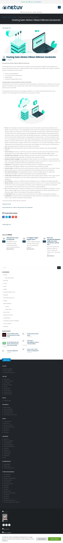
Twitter (6, 217)
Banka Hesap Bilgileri (8, 441)
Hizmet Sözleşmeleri (8, 444)
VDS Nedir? (6, 485)
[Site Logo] (12, 7)
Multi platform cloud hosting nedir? (12, 238)
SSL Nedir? (6, 489)
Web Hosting (6, 379)
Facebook (3, 217)
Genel (4, 286)
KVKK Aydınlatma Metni (8, 446)
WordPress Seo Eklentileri (9, 493)
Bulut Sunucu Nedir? (8, 483)
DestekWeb (6, 455)
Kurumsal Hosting (7, 392)
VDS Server (6, 430)
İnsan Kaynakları (7, 442)
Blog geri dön (7, 28)
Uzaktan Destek (7, 400)
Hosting (9, 59)
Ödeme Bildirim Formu (8, 468)
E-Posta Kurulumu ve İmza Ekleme (11, 502)
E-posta (16, 217)
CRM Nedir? (6, 498)
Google (5, 289)
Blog (35, 12)
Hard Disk (5, 295)
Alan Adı (5, 274)
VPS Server (6, 432)
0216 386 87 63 (38, 2)
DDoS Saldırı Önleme (8, 411)
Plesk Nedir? (6, 494)
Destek (23, 12)
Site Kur (5, 386)
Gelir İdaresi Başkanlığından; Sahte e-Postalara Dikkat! (33, 342)
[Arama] (59, 267)
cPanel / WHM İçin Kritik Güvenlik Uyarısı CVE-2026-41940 (13, 335)
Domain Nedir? (6, 476)
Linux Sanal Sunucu (8, 425)
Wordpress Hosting (8, 381)
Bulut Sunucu (6, 423)
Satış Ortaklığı (6, 453)
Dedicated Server (6, 204)
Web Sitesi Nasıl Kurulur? (9, 500)
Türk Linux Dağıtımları (12, 350)
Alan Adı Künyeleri (9, 278)
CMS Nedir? (6, 496)
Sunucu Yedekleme (8, 409)
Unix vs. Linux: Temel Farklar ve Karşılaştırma (33, 349)
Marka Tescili (6, 312)
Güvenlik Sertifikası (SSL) (9, 292)
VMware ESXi (8, 309)
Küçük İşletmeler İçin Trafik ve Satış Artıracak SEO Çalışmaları (17, 207)
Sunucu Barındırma (7, 413)
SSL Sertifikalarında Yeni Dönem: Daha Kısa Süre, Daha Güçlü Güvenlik (13, 343)
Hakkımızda (6, 439)
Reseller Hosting (7, 394)
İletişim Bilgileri (6, 464)
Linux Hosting (6, 383)
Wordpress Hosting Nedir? (9, 478)
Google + (13, 217)
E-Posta (5, 283)
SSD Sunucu (6, 428)
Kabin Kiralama (6, 407)
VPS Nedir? (6, 487)
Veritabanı (5, 326)
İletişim (40, 12)
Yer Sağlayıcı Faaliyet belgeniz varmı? (32, 238)
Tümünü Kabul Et (54, 539)
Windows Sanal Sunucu (9, 427)
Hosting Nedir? (6, 474)
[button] (59, 7)
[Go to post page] (4, 334)
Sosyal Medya (6, 318)
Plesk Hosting (6, 388)
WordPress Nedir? (7, 480)
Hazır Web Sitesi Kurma (8, 297)
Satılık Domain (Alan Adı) (9, 372)
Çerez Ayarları (41, 539)
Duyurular (29, 12)
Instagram (9, 525)
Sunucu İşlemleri (7, 323)
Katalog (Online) (7, 452)
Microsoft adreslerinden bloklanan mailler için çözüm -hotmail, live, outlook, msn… (53, 241)
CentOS (7, 306)
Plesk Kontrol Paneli (8, 315)
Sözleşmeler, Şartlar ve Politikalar (11, 320)
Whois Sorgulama (7, 370)
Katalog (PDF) (6, 450)
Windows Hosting (7, 384)
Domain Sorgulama (7, 369)
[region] (31, 538)
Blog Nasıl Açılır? (7, 491)
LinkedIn (10, 217)
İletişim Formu (6, 466)
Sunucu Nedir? (6, 482)
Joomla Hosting (7, 390)
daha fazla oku (10, 249)
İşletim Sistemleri (7, 303)
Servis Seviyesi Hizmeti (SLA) (10, 414)
